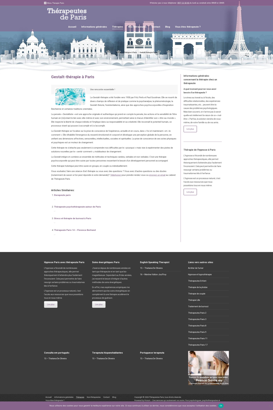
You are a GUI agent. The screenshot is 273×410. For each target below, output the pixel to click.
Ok (221, 405)
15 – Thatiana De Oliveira (151, 268)
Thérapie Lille (194, 300)
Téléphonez (115, 175)
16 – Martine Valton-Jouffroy (153, 274)
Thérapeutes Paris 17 (197, 345)
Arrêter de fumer (195, 268)
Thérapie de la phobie (197, 287)
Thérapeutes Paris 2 (197, 313)
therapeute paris (62, 195)
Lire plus (190, 129)
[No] (269, 405)
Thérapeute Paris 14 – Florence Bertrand (75, 230)
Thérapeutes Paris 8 (197, 326)
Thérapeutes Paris (156, 397)
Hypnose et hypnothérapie (200, 274)
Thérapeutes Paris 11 (197, 338)
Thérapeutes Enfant (197, 281)
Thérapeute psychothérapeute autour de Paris (77, 206)
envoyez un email (157, 175)
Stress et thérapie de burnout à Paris (72, 218)
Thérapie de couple (196, 294)
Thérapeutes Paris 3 (197, 319)
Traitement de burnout (198, 306)
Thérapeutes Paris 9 (197, 332)
